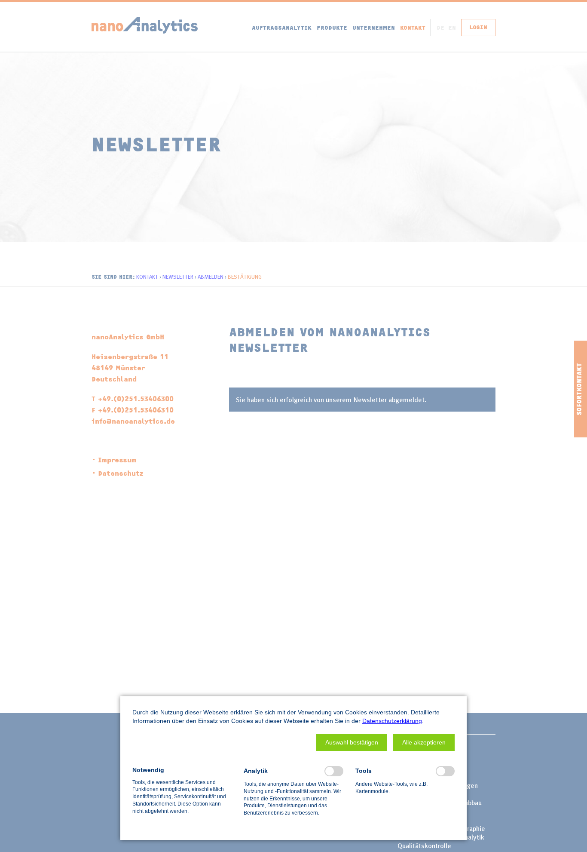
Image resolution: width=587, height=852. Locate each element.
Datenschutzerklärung (392, 720)
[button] (351, 742)
